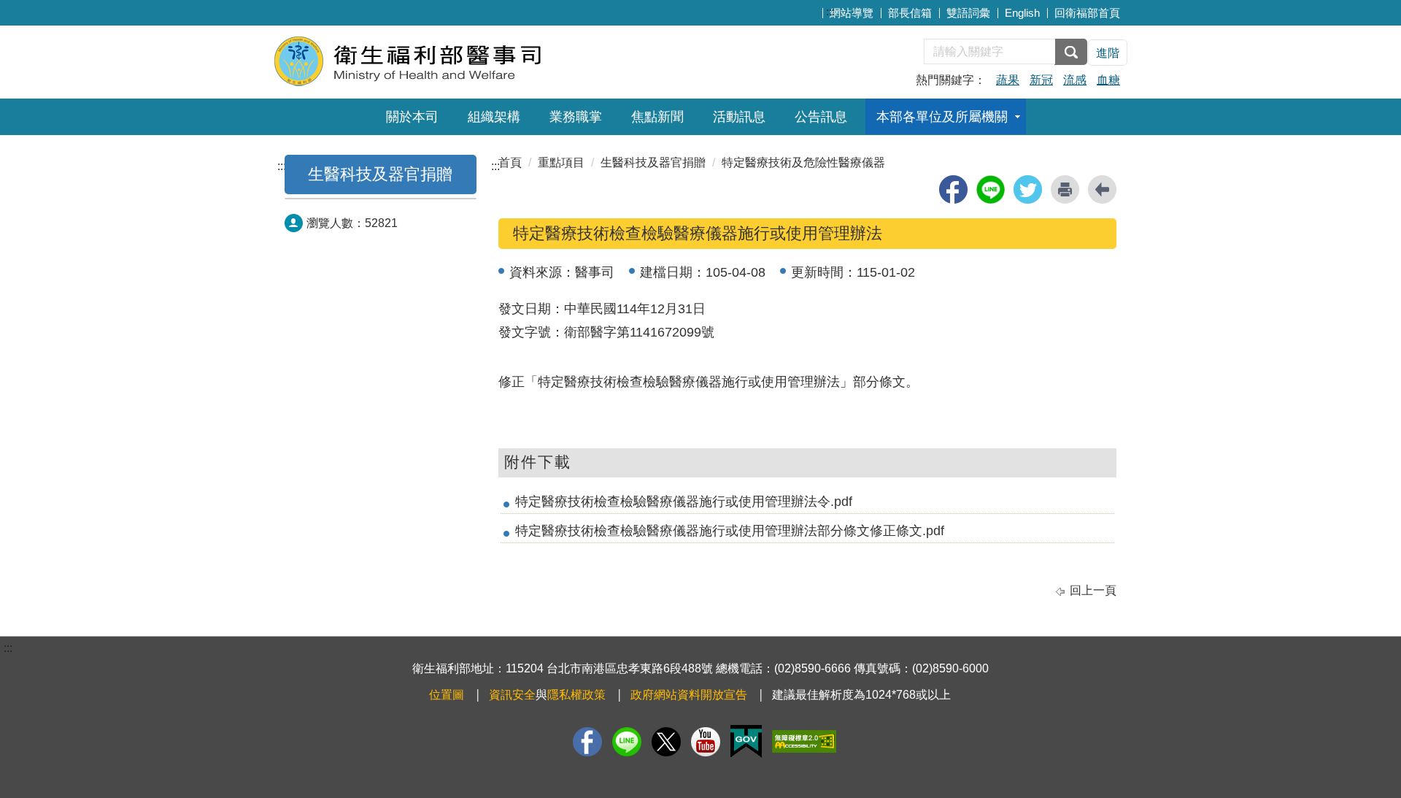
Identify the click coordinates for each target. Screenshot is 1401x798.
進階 (1107, 53)
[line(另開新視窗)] (990, 189)
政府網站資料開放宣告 (688, 694)
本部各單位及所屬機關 (942, 117)
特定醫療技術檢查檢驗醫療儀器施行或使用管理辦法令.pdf (683, 501)
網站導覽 (851, 13)
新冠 (1041, 80)
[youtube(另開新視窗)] (705, 741)
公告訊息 (821, 117)
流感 (1075, 80)
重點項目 (561, 162)
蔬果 (1007, 80)
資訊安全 (512, 694)
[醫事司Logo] (451, 60)
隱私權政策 (576, 694)
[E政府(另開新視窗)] (746, 741)
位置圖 (446, 694)
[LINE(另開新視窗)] (626, 741)
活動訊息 (739, 117)
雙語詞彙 (968, 13)
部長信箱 (910, 13)
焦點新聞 (657, 117)
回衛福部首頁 (1087, 13)
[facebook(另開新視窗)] (953, 189)
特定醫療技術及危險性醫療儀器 (803, 162)
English (1022, 13)
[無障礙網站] (804, 741)
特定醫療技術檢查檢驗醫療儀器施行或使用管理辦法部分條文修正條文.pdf (729, 530)
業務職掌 (575, 117)
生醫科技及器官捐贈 (380, 174)
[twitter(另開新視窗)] (1028, 189)
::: (830, 11)
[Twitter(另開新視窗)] (666, 741)
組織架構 (494, 117)
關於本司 (412, 117)
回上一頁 (1093, 590)
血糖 (1108, 80)
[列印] (1065, 189)
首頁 (510, 162)
